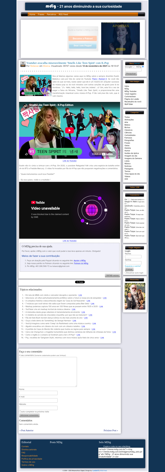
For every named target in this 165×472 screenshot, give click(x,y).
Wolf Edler (129, 104)
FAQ (23, 452)
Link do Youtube (69, 161)
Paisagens (129, 169)
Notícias (128, 166)
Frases (41, 14)
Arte (126, 122)
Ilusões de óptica (132, 153)
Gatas (127, 145)
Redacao (34, 66)
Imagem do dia (131, 156)
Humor (127, 150)
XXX (126, 179)
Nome (21, 389)
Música (46, 66)
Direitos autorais (29, 449)
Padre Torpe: (130, 210)
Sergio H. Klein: (131, 201)
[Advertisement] (45, 38)
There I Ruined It (99, 79)
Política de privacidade (32, 459)
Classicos (128, 130)
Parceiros (51, 14)
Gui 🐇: (127, 199)
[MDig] (51, 6)
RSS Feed (63, 14)
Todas (127, 117)
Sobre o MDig (28, 465)
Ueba (127, 86)
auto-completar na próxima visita (35, 411)
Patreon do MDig (81, 263)
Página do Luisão (132, 99)
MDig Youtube (130, 91)
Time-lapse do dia (132, 174)
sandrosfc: (129, 206)
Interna (137, 63)
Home (32, 14)
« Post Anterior (26, 430)
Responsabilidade (30, 455)
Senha (128, 259)
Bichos (127, 127)
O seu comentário (42, 355)
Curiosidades (130, 135)
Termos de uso (28, 462)
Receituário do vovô (133, 101)
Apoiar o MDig (80, 260)
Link (80, 295)
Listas (127, 161)
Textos (127, 171)
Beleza (127, 125)
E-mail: (22, 397)
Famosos (128, 138)
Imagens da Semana (133, 158)
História (128, 148)
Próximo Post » (111, 430)
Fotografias (129, 140)
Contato (25, 446)
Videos (127, 176)
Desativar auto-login (135, 273)
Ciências (128, 132)
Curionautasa (130, 96)
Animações (129, 120)
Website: (22, 404)
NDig (127, 89)
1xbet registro (130, 94)
